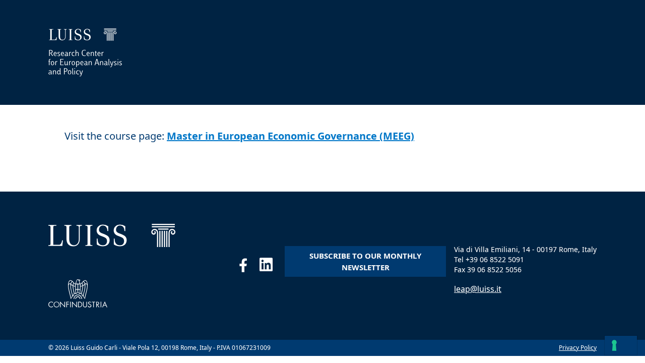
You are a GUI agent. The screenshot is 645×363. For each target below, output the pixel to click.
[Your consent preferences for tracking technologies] (621, 345)
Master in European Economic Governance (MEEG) (290, 136)
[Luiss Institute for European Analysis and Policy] (85, 52)
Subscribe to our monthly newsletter (365, 261)
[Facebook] (249, 267)
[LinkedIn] (272, 267)
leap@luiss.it (477, 288)
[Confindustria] (77, 293)
